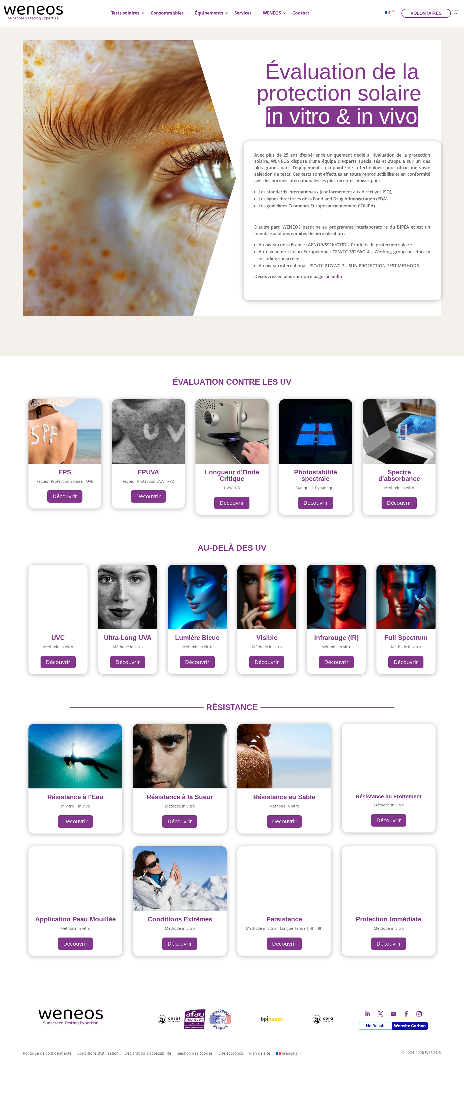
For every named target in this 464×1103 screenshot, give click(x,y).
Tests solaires (125, 13)
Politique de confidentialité (47, 1053)
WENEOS (272, 13)
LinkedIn (335, 276)
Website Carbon (410, 1025)
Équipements (209, 13)
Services (243, 13)
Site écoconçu (231, 1053)
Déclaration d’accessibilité (148, 1053)
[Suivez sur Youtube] (393, 1013)
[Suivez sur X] (380, 1013)
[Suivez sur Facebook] (406, 1013)
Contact (300, 13)
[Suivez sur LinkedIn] (367, 1013)
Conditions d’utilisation (98, 1053)
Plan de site (259, 1053)
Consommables (167, 13)
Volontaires (426, 13)
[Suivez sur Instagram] (419, 1013)
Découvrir (65, 496)
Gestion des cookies (195, 1053)
